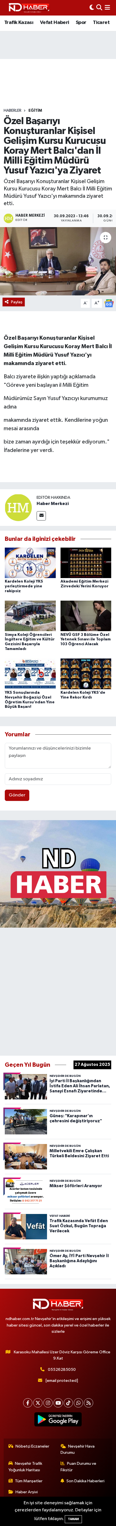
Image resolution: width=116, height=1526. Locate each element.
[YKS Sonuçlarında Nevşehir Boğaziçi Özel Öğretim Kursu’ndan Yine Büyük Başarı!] (30, 673)
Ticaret (101, 22)
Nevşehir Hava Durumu (78, 1449)
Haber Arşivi (26, 1492)
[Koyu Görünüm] (92, 7)
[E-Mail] (41, 516)
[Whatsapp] (78, 1403)
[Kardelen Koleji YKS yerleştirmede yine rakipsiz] (30, 562)
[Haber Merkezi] (18, 507)
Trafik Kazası (18, 22)
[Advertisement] (58, 990)
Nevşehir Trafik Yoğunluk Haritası (25, 1466)
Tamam (73, 1519)
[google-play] (58, 1420)
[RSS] (88, 1403)
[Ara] (99, 7)
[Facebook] (27, 1403)
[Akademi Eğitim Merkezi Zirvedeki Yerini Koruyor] (86, 562)
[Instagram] (48, 1403)
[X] (38, 1403)
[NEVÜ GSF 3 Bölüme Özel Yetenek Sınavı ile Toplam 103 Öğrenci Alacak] (86, 615)
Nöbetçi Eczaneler (32, 1446)
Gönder (17, 795)
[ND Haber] (29, 7)
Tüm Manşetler (29, 1481)
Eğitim (35, 111)
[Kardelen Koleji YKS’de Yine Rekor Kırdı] (86, 673)
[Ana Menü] (107, 7)
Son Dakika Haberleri (85, 1481)
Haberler (12, 111)
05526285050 (62, 1369)
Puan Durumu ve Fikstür (79, 1466)
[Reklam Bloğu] (58, 873)
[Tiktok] (68, 1403)
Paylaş (17, 302)
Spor (81, 22)
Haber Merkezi (53, 503)
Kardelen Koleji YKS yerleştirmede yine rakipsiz (24, 586)
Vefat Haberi (54, 22)
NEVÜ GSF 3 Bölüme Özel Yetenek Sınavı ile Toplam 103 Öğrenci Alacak (86, 639)
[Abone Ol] (109, 303)
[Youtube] (58, 1403)
